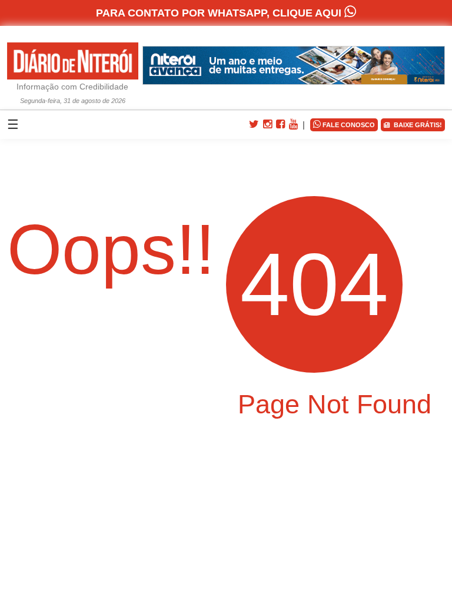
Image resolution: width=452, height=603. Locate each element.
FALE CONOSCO (344, 124)
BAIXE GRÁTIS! (416, 124)
